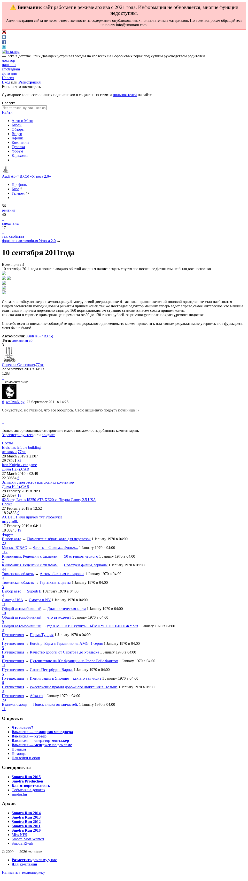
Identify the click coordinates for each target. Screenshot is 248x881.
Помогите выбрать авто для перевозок (59, 539)
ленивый (9, 452)
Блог (15, 189)
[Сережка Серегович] (5, 172)
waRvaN (13, 402)
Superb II (34, 591)
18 (19, 495)
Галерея (18, 193)
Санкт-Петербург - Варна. (51, 670)
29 (4, 700)
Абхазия (36, 696)
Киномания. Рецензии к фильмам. (30, 556)
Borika (7, 504)
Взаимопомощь (14, 704)
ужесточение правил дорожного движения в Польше (73, 687)
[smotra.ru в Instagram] (11, 52)
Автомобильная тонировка (62, 574)
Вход (6, 82)
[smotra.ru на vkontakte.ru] (4, 38)
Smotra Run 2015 (26, 777)
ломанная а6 (22, 340)
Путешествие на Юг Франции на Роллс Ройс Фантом (74, 661)
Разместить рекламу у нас (34, 860)
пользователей (125, 95)
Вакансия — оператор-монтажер (40, 740)
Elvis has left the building (21, 447)
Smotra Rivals (22, 843)
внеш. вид (10, 223)
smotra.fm (19, 794)
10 (4, 613)
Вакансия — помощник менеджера (42, 732)
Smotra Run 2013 (26, 817)
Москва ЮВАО (14, 548)
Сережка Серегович (18, 365)
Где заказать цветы (55, 582)
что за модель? (59, 617)
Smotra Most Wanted (28, 839)
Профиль (19, 184)
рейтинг (9, 210)
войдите (48, 435)
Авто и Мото (22, 121)
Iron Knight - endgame (19, 465)
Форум (17, 151)
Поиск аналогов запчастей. (55, 704)
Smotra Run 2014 (26, 813)
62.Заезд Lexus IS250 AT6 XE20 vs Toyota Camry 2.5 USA (49, 500)
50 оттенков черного (81, 556)
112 (5, 552)
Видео (17, 134)
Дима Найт (11, 469)
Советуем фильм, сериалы (86, 565)
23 (4, 543)
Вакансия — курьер (29, 736)
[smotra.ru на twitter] (4, 47)
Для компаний (24, 864)
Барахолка (20, 155)
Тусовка (18, 147)
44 (4, 569)
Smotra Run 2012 (26, 822)
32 (19, 460)
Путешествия (13, 635)
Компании (20, 142)
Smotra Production (27, 781)
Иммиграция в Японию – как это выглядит (65, 678)
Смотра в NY (40, 600)
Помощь (18, 754)
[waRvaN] (9, 397)
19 (19, 530)
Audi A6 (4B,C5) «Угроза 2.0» (26, 176)
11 (4, 604)
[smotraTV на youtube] (4, 33)
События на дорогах (28, 790)
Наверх (8, 78)
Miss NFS (19, 835)
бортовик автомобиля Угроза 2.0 (29, 241)
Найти (7, 112)
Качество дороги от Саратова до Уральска (64, 652)
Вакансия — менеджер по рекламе (42, 745)
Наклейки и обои (26, 758)
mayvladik (10, 521)
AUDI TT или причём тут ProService (32, 517)
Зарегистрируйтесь (17, 435)
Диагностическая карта (66, 609)
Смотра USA (12, 600)
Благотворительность (31, 785)
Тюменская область (18, 574)
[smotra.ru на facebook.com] (4, 42)
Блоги (17, 125)
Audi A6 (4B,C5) (39, 336)
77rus (40, 365)
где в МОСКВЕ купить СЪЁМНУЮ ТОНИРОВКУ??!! (92, 626)
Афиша (17, 138)
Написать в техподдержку (23, 872)
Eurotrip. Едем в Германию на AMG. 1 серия (66, 643)
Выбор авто (11, 539)
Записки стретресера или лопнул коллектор (38, 482)
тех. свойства (13, 236)
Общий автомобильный (21, 609)
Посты (7, 443)
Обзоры (18, 129)
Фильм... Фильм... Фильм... (55, 548)
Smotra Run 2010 (26, 830)
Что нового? (22, 727)
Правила (19, 749)
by (22, 402)
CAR (25, 469)
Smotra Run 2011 (26, 826)
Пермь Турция (42, 635)
